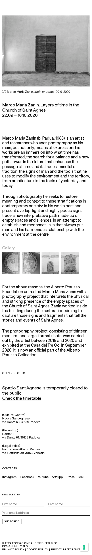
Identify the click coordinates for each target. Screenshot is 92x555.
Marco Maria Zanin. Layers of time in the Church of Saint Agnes (40, 107)
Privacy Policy (13, 549)
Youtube (43, 477)
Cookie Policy (37, 549)
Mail (81, 477)
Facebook (27, 477)
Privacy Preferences (67, 549)
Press (71, 477)
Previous (8, 54)
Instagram (9, 477)
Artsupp (57, 477)
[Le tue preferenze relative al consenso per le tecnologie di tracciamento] (84, 547)
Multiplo (21, 546)
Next (83, 54)
